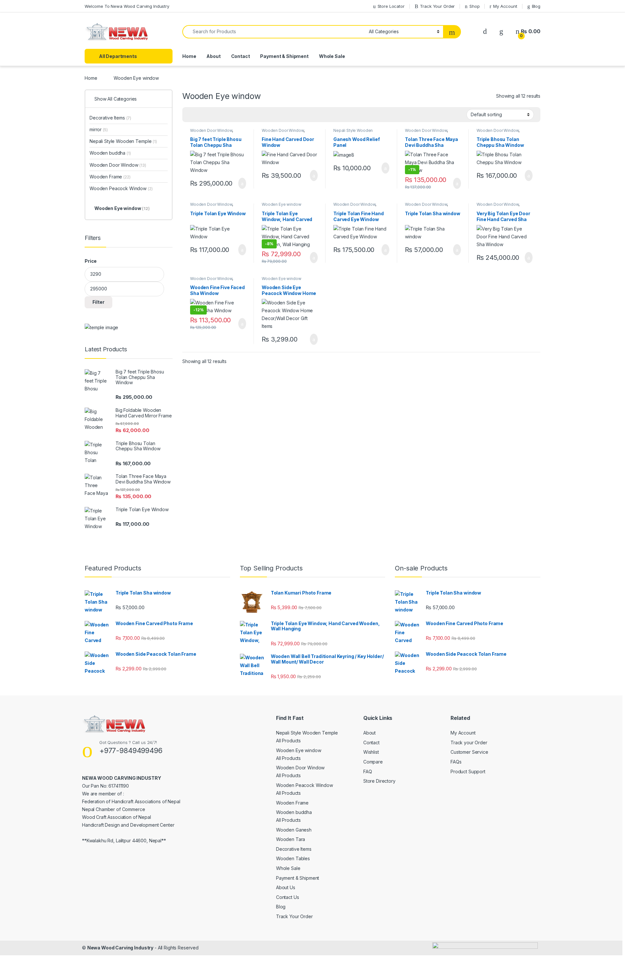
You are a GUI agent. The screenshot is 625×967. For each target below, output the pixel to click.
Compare (373, 761)
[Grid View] (191, 114)
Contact (240, 56)
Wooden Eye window (281, 204)
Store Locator (391, 6)
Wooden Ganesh (294, 830)
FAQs (456, 761)
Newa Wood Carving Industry (120, 947)
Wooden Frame (110, 176)
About (213, 56)
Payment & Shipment (284, 56)
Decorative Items (110, 117)
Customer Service (469, 752)
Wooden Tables (293, 858)
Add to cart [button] (241, 183)
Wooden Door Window (211, 130)
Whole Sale (332, 56)
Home (189, 56)
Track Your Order (437, 6)
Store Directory (379, 781)
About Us (285, 887)
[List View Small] (219, 114)
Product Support (468, 771)
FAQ (367, 771)
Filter (98, 302)
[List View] (210, 114)
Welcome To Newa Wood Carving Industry (127, 6)
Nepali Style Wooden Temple (123, 141)
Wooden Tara (290, 839)
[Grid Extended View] (200, 114)
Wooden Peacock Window (121, 188)
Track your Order (469, 742)
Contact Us (287, 897)
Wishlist (371, 752)
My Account (505, 6)
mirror (99, 129)
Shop (474, 6)
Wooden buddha (110, 153)
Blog (536, 6)
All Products (288, 740)
